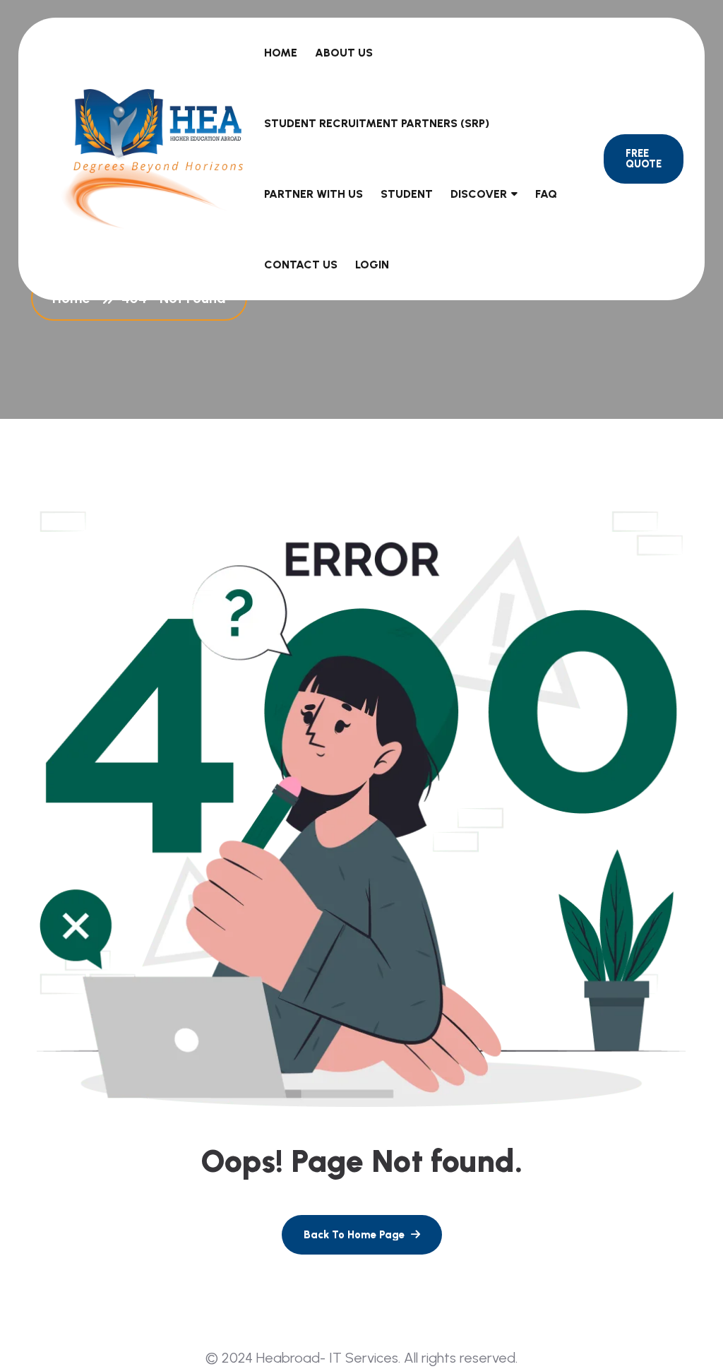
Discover (478, 194)
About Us (344, 52)
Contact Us (300, 264)
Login (372, 264)
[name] (362, 1235)
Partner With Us (313, 194)
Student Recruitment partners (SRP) (376, 123)
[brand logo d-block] (152, 159)
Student (407, 194)
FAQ (546, 194)
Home (280, 52)
